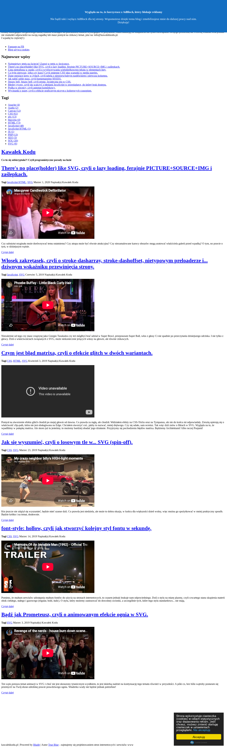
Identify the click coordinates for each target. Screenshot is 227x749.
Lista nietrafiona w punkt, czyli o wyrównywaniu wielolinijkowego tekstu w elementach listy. (57, 69)
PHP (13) (13, 134)
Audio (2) (13, 107)
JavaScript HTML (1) (19, 128)
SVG (30, 182)
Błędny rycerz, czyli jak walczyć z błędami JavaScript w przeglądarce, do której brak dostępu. (57, 84)
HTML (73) (14, 122)
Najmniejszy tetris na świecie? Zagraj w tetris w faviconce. (38, 63)
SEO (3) (12, 137)
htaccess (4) (14, 119)
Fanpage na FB (16, 46)
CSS (9, 360)
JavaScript (12, 274)
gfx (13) (12, 116)
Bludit (36, 744)
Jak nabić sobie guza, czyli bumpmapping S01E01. (34, 78)
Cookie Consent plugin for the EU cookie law (198, 742)
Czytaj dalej (7, 252)
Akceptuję (199, 737)
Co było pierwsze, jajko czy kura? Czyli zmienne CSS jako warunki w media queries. (53, 72)
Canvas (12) (14, 110)
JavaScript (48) (16, 125)
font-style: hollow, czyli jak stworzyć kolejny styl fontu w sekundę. (76, 528)
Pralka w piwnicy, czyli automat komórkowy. (32, 87)
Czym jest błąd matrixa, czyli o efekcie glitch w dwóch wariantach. (77, 353)
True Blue (53, 744)
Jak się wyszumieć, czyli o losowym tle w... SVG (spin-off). (67, 442)
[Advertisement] (113, 717)
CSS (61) (13, 113)
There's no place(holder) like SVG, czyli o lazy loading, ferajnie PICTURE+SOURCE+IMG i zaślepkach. (64, 66)
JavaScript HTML (16, 182)
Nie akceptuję (201, 730)
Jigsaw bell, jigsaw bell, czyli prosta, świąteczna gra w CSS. (39, 81)
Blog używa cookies (18, 49)
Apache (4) (14, 104)
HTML (17, 360)
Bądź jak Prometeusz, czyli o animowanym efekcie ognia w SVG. (74, 614)
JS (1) (11, 131)
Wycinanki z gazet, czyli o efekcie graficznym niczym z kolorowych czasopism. (50, 90)
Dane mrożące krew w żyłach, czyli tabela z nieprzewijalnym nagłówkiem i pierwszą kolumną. (58, 75)
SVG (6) (12, 143)
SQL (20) (13, 140)
